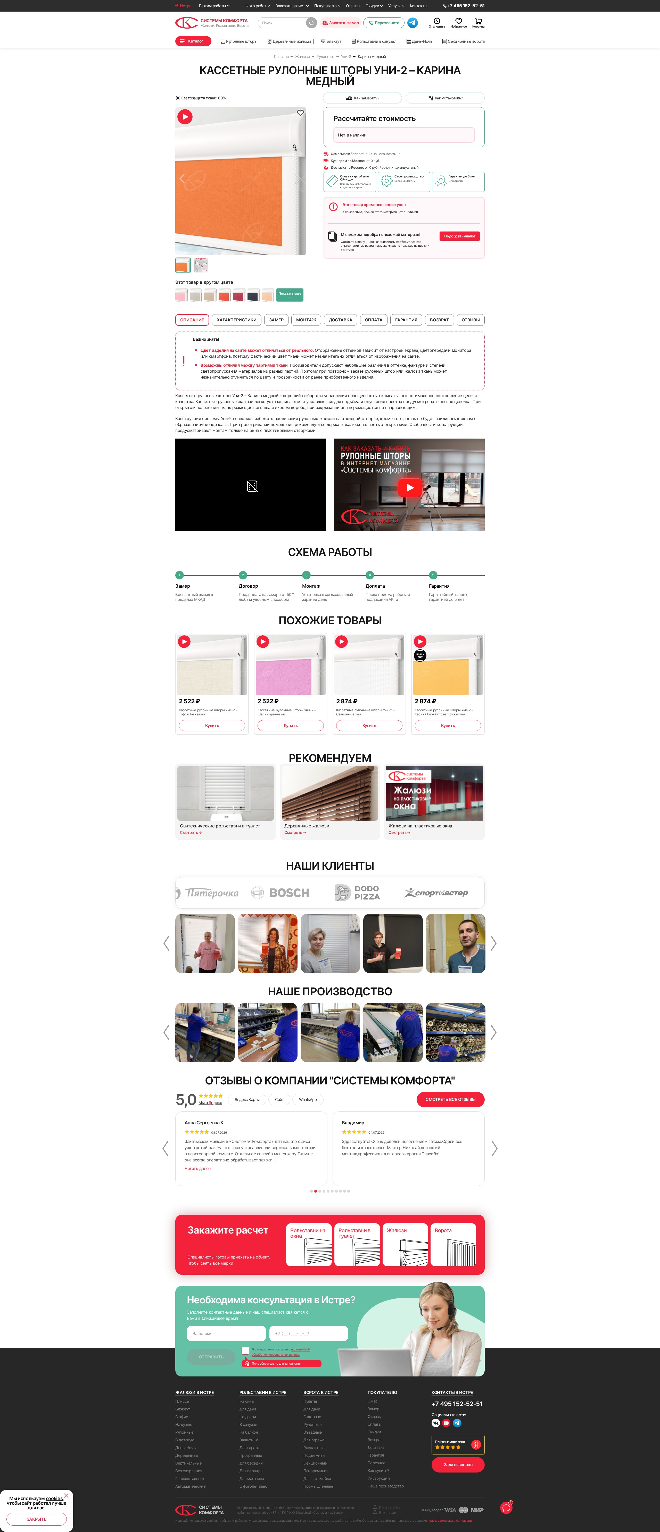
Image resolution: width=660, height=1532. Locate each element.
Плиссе (182, 1401)
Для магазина (252, 1478)
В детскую (184, 1439)
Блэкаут (333, 41)
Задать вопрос (458, 1464)
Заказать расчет (290, 5)
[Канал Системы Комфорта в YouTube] (446, 1424)
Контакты (418, 5)
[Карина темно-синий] (254, 295)
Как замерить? (366, 98)
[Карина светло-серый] (196, 295)
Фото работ (255, 5)
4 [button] (324, 1191)
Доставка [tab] (340, 319)
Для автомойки (317, 1478)
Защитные (249, 1439)
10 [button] (348, 1191)
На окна (247, 1401)
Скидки (372, 5)
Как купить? (378, 1470)
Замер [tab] (276, 319)
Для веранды (251, 1470)
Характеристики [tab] (237, 319)
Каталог (195, 41)
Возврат (375, 1439)
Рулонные (184, 1432)
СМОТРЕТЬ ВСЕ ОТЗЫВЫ (451, 1099)
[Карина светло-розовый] (181, 295)
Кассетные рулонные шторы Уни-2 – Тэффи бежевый (208, 712)
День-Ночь (422, 41)
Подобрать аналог (459, 236)
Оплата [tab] (374, 319)
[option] (240, 181)
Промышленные (318, 1486)
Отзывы (353, 5)
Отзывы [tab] (471, 319)
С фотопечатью (253, 1486)
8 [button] (340, 1191)
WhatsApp (308, 1099)
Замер (374, 1408)
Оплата (374, 1424)
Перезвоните (387, 22)
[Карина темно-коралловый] (225, 295)
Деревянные (186, 1455)
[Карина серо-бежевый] (210, 295)
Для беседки (251, 1463)
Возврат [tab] (439, 319)
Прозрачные (251, 1455)
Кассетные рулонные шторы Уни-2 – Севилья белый (365, 712)
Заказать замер (344, 22)
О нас (373, 1401)
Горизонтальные (190, 1478)
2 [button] (315, 1191)
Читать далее (198, 1168)
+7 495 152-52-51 (457, 1404)
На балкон (249, 1432)
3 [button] (319, 1191)
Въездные (312, 1432)
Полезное (377, 1462)
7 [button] (336, 1191)
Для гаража (250, 1447)
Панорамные (315, 1470)
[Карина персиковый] (268, 295)
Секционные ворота (466, 41)
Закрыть (37, 1519)
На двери (248, 1416)
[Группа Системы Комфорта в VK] (436, 1424)
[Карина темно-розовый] (239, 295)
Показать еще (289, 295)
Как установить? (449, 98)
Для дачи (248, 1409)
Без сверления (188, 1470)
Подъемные (314, 1455)
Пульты (310, 1401)
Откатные (312, 1416)
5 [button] (328, 1191)
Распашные (313, 1447)
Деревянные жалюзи (292, 41)
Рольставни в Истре (263, 1392)
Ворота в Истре (321, 1392)
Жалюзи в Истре (194, 1392)
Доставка (376, 1447)
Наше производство (386, 1486)
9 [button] (344, 1191)
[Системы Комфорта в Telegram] (457, 1423)
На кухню (183, 1424)
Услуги (394, 5)
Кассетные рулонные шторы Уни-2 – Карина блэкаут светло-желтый (444, 712)
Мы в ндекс (210, 1102)
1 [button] (311, 1191)
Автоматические (190, 1486)
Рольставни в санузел (377, 41)
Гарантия (376, 1455)
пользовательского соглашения (450, 1520)
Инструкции (379, 1478)
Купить (212, 725)
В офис (181, 1416)
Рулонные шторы (241, 41)
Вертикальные (188, 1463)
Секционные (315, 1463)
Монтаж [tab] (306, 319)
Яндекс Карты (247, 1099)
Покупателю (325, 5)
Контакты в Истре (452, 1392)
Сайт (279, 1099)
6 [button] (332, 1191)
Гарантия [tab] (406, 319)
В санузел (248, 1424)
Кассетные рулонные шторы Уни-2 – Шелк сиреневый (287, 712)
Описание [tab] (192, 319)
